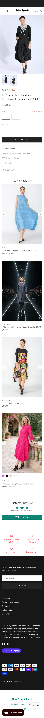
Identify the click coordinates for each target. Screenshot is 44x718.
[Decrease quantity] (4, 129)
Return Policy (7, 610)
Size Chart (6, 614)
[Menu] (2, 11)
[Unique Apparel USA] (22, 11)
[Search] (8, 11)
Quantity (5, 124)
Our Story (6, 598)
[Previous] (4, 214)
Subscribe (22, 586)
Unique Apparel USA (14, 681)
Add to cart (22, 139)
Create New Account (10, 602)
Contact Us (6, 606)
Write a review (22, 517)
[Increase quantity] (14, 129)
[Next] (40, 214)
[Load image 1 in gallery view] (22, 44)
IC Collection (10, 90)
